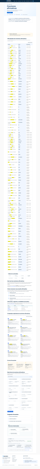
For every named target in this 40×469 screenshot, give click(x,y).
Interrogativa (9, 309)
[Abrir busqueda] (33, 1)
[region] (20, 157)
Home (7, 3)
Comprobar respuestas (10, 411)
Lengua (9, 3)
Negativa (9, 308)
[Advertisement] (20, 28)
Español (11, 3)
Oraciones (13, 3)
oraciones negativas (13, 286)
